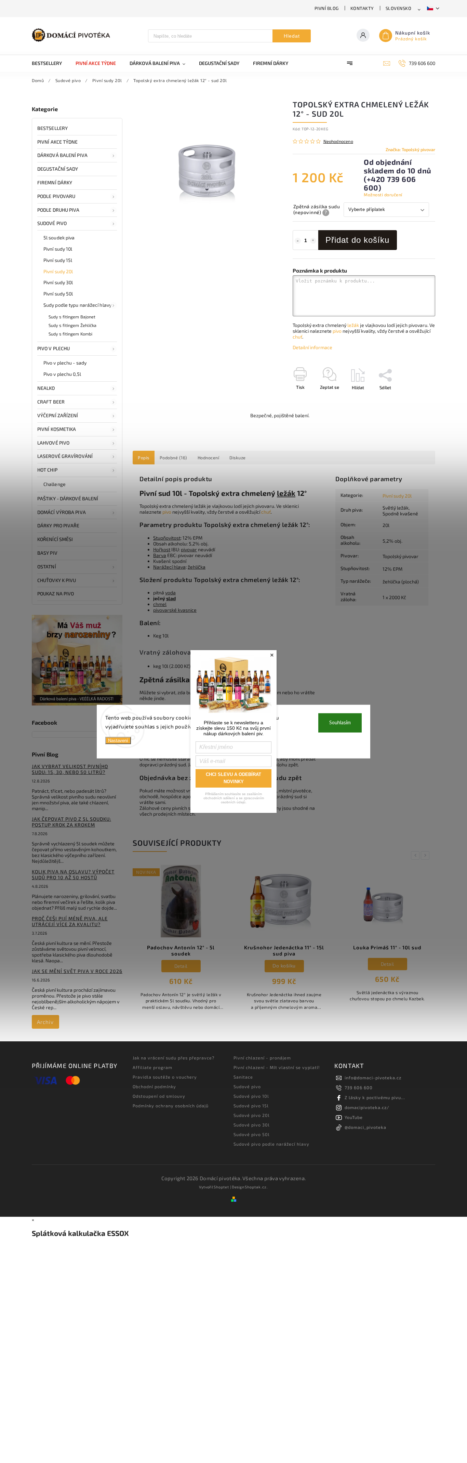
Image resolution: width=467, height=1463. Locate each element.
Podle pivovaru (56, 196)
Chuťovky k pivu (56, 580)
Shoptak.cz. (256, 1187)
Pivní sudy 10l (57, 249)
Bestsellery (52, 128)
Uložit (309, 400)
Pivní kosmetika (56, 429)
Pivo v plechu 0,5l (62, 374)
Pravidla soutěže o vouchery (165, 1077)
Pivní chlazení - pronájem (262, 1057)
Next (426, 855)
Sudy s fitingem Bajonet (72, 316)
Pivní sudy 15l (57, 260)
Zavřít (413, 399)
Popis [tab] (143, 457)
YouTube (354, 1117)
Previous (416, 855)
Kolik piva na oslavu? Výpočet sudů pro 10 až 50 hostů (73, 874)
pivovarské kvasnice (175, 610)
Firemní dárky (54, 182)
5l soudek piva (59, 237)
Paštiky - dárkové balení (67, 498)
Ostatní (46, 566)
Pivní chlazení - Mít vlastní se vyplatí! (277, 1067)
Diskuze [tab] (237, 457)
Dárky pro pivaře (58, 525)
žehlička (196, 567)
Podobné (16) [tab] (173, 457)
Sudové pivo (52, 223)
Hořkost (161, 549)
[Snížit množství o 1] (298, 241)
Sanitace (243, 1077)
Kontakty (362, 8)
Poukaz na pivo (55, 593)
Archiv (45, 1022)
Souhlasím (340, 722)
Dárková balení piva (62, 155)
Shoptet (221, 1187)
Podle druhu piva (58, 210)
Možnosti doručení (383, 194)
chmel (159, 604)
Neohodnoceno (338, 141)
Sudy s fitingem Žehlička (72, 325)
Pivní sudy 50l (58, 293)
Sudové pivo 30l (252, 1125)
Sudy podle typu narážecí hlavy (77, 305)
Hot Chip (47, 470)
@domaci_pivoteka (365, 1127)
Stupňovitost (167, 538)
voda (170, 592)
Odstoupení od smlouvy (159, 1096)
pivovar (189, 549)
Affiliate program (152, 1067)
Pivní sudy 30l (58, 282)
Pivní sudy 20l (58, 271)
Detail (284, 964)
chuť (297, 337)
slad (171, 598)
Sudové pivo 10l (251, 1096)
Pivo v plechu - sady (64, 363)
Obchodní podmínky (154, 1086)
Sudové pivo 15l (251, 1105)
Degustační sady (57, 169)
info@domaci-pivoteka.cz (373, 1077)
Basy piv (47, 553)
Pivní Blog (327, 8)
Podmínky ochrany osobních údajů (171, 1105)
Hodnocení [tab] (208, 457)
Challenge (54, 484)
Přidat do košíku (357, 240)
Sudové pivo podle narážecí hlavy (271, 1144)
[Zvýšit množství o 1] (313, 241)
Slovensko (399, 8)
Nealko (46, 388)
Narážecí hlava (169, 567)
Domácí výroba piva (61, 512)
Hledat (292, 36)
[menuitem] (50, 63)
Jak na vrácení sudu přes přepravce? (173, 1057)
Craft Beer (51, 402)
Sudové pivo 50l (252, 1134)
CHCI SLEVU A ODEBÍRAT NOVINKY (233, 778)
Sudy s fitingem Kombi (70, 334)
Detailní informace (312, 347)
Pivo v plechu (53, 348)
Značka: (410, 149)
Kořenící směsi (55, 539)
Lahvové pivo (53, 443)
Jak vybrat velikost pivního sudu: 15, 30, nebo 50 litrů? (70, 769)
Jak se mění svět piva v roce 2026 (77, 971)
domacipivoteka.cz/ (367, 1107)
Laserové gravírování (65, 456)
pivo (337, 331)
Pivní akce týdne (57, 142)
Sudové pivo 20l (252, 1115)
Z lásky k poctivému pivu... (375, 1097)
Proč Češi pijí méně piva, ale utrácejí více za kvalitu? (70, 921)
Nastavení (118, 740)
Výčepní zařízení (57, 415)
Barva (159, 555)
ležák (353, 325)
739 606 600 (359, 1087)
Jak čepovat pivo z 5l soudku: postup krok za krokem (71, 822)
